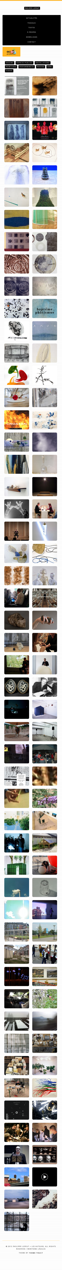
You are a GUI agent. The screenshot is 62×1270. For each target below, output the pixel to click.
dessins (9, 63)
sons (49, 67)
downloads (31, 37)
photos (40, 67)
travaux (32, 23)
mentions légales (37, 1249)
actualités (31, 18)
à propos (31, 32)
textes (31, 27)
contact (32, 42)
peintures (11, 67)
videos (9, 71)
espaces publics (24, 63)
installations (43, 63)
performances (26, 67)
